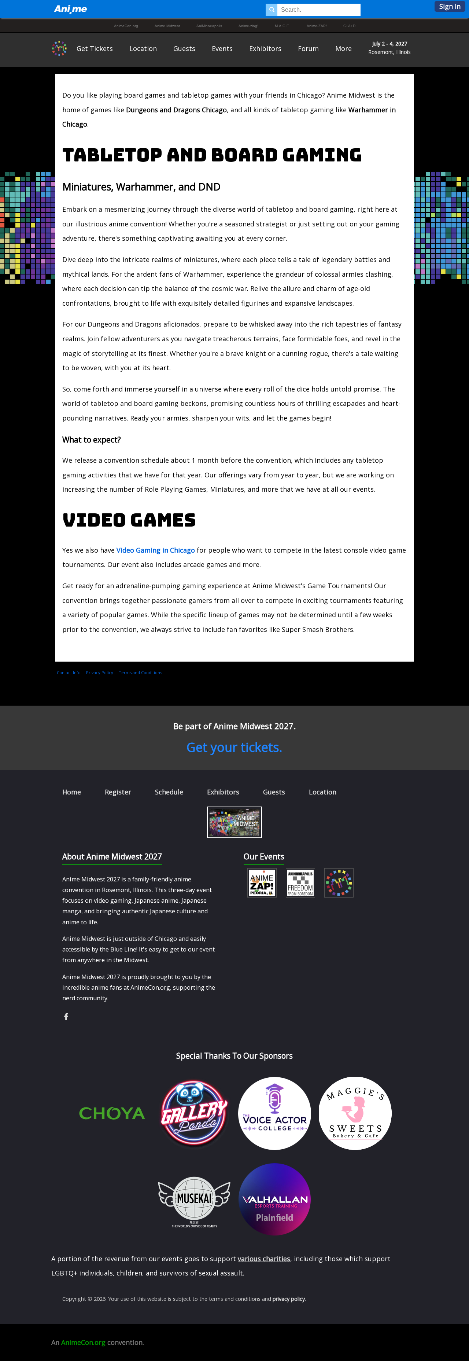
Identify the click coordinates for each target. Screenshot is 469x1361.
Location (143, 48)
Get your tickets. (234, 747)
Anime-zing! (248, 26)
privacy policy (289, 1298)
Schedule (169, 791)
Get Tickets (95, 48)
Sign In (450, 6)
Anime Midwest (167, 26)
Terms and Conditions (140, 672)
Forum (308, 48)
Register (118, 791)
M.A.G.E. (282, 26)
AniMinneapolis (209, 26)
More (343, 48)
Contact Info (69, 672)
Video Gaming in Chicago (156, 550)
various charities (264, 1258)
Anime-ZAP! (317, 26)
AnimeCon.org (126, 26)
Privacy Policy (99, 672)
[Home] (70, 9)
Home (71, 791)
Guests (184, 48)
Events (222, 48)
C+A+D (349, 26)
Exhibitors (265, 48)
